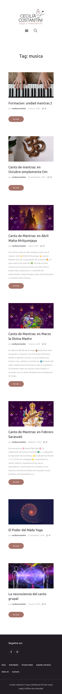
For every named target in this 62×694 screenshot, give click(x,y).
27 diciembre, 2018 (36, 535)
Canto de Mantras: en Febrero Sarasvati (30, 434)
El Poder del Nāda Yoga (25, 530)
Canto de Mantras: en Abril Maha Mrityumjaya (28, 238)
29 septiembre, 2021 (37, 177)
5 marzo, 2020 (34, 344)
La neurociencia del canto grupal (27, 596)
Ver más (16, 119)
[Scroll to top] (56, 688)
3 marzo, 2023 (34, 108)
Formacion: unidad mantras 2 (30, 103)
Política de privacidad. (34, 688)
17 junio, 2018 (34, 604)
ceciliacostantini (19, 108)
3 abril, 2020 (33, 246)
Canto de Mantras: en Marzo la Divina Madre (29, 336)
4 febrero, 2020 (34, 442)
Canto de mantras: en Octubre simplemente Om (28, 169)
